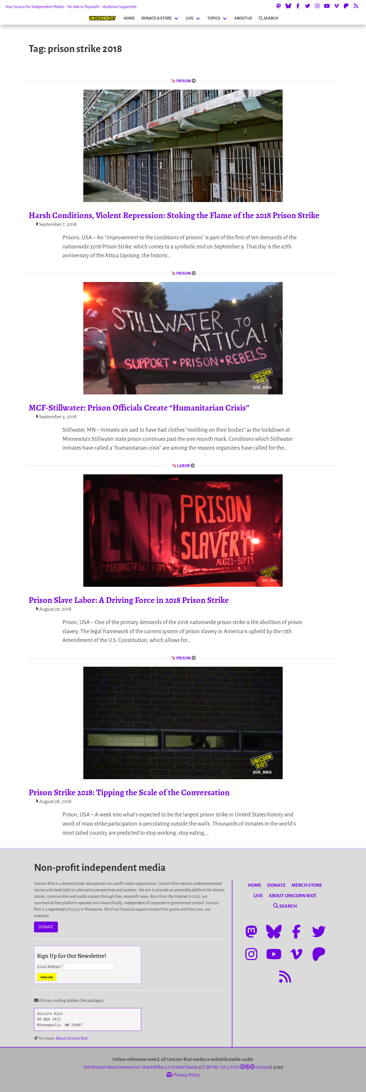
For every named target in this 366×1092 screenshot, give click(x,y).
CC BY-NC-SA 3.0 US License (235, 1067)
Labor (183, 466)
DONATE (46, 927)
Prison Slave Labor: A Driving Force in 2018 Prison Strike (129, 600)
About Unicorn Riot (72, 1038)
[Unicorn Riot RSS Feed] (356, 6)
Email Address (50, 967)
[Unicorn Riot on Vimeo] (336, 6)
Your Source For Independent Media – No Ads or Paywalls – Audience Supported (70, 7)
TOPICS (213, 18)
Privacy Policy (186, 1075)
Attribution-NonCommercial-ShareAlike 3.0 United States (140, 1067)
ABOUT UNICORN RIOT (292, 895)
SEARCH (271, 18)
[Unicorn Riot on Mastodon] (278, 6)
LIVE (189, 18)
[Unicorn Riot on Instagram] (317, 6)
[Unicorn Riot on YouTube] (327, 6)
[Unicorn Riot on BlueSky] (288, 6)
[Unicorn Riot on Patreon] (346, 6)
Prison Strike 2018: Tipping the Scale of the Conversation (129, 792)
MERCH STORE (307, 885)
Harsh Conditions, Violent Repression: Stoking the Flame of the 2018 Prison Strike (174, 215)
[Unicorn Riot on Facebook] (298, 6)
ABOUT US (243, 18)
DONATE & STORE (156, 18)
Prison (183, 81)
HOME (129, 18)
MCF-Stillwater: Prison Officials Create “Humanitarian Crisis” (139, 407)
